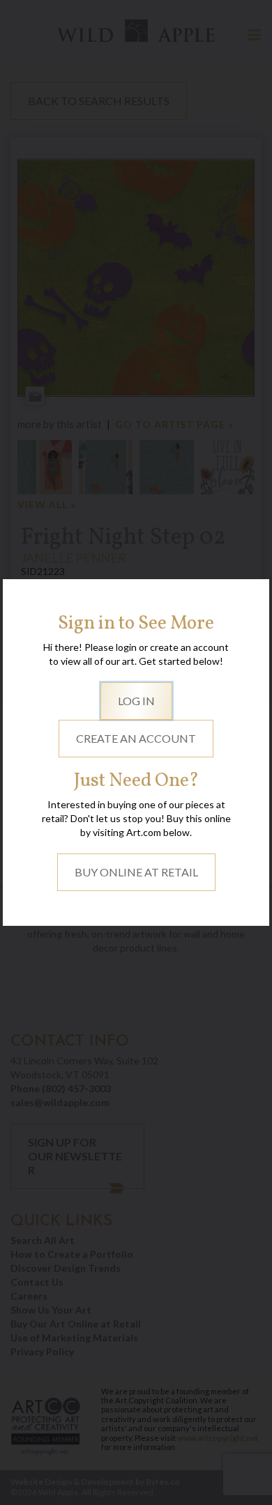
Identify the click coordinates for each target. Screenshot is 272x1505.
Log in (136, 700)
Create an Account (136, 738)
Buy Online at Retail (136, 871)
